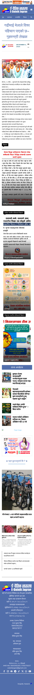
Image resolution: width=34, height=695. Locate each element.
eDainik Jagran (10, 45)
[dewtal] (17, 289)
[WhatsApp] (26, 671)
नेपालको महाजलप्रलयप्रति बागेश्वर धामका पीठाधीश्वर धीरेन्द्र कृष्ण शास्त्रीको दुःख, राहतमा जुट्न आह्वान (21, 394)
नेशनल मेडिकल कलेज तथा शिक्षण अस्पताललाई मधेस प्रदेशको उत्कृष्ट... (16, 562)
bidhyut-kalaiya (8, 204)
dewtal (6, 309)
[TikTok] (18, 671)
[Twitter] (22, 671)
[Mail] (11, 671)
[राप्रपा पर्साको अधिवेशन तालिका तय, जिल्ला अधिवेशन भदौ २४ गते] (6, 421)
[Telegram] (15, 671)
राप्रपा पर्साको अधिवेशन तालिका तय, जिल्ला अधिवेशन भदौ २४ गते (21, 419)
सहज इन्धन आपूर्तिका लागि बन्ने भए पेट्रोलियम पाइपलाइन (24, 536)
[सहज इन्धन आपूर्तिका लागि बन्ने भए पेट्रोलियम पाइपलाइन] (24, 529)
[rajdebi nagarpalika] (17, 340)
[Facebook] (4, 671)
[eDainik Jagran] (4, 45)
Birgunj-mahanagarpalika (13, 257)
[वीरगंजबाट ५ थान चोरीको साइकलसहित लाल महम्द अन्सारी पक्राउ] (17, 490)
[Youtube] (29, 671)
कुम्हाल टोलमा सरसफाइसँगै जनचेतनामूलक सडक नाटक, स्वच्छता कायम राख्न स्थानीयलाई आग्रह (22, 379)
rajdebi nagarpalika (11, 360)
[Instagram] (8, 671)
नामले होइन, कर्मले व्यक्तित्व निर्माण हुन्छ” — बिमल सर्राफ (21, 406)
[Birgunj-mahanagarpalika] (17, 238)
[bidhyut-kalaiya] (17, 177)
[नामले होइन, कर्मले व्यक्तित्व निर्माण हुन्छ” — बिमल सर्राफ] (6, 408)
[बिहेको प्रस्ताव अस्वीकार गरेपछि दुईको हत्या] (9, 529)
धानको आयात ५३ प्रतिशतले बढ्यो (13, 569)
